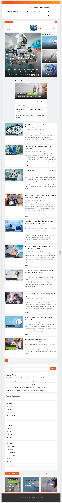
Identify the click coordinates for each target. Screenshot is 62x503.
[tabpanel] (13, 484)
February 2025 (10, 422)
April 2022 (9, 437)
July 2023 (9, 425)
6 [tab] (56, 473)
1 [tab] (32, 75)
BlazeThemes (37, 499)
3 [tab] (37, 75)
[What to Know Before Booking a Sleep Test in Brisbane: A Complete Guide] (14, 275)
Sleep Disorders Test (12, 302)
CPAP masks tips (48, 76)
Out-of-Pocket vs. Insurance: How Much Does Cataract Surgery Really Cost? (25, 377)
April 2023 (9, 431)
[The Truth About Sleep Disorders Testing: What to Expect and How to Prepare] (14, 298)
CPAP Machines (11, 449)
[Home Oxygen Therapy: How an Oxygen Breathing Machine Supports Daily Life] (24, 55)
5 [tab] (54, 473)
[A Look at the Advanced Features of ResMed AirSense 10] (14, 322)
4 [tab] (39, 75)
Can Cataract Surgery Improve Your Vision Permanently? (48, 28)
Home (30, 7)
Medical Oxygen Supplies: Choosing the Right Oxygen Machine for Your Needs (26, 390)
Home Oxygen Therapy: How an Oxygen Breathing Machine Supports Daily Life (22, 67)
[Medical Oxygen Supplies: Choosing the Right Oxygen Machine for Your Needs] (14, 226)
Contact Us (46, 15)
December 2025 (11, 409)
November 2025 (11, 412)
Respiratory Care (12, 61)
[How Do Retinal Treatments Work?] (14, 344)
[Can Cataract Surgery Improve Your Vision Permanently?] (29, 28)
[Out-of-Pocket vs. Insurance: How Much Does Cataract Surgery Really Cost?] (14, 129)
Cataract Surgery (31, 11)
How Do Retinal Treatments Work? (35, 339)
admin (19, 105)
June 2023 (9, 428)
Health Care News (44, 7)
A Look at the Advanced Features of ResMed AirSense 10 (31, 485)
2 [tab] (34, 75)
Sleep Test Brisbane (11, 279)
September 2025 (11, 415)
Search (8, 366)
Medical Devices (11, 230)
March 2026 (10, 406)
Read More (27, 141)
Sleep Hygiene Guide (44, 11)
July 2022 (9, 434)
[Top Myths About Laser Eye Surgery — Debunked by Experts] (14, 175)
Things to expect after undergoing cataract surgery (29, 96)
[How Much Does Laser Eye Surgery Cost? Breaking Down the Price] (14, 251)
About (36, 7)
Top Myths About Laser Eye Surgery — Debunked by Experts (22, 384)
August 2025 (10, 419)
